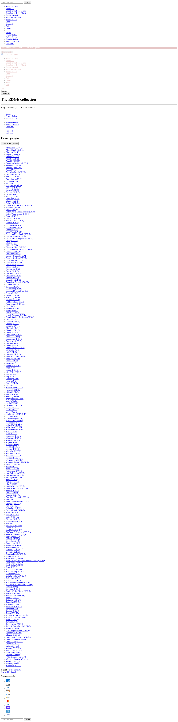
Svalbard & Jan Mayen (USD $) (18, 591)
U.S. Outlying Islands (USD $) (18, 631)
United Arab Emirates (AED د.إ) (18, 637)
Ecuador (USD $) (12, 284)
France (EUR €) (12, 311)
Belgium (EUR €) (12, 192)
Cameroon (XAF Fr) (14, 228)
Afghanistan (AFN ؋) (14, 148)
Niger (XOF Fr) (12, 480)
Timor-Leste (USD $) (14, 607)
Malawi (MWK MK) (14, 425)
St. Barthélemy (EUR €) (15, 571)
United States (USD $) (10, 143)
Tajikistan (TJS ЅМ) (13, 600)
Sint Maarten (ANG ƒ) (14, 547)
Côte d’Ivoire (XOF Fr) (15, 265)
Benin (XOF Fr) (12, 196)
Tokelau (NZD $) (12, 611)
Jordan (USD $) (12, 385)
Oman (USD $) (12, 493)
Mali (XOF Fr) (11, 432)
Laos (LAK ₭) (11, 401)
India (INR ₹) (11, 363)
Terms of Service (12, 41)
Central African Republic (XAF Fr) (19, 238)
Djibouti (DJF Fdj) (13, 278)
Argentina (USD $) (13, 165)
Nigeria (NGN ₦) (12, 482)
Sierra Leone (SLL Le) (14, 543)
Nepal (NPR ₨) (12, 469)
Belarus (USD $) (12, 190)
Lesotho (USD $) (12, 408)
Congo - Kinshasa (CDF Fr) (16, 258)
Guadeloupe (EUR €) (14, 339)
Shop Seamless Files (13, 17)
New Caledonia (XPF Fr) (15, 473)
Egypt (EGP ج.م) (12, 287)
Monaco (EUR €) (12, 449)
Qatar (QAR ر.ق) (12, 517)
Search (8, 33)
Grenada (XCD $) (13, 337)
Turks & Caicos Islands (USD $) (18, 626)
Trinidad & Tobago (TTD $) (16, 615)
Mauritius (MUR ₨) (14, 440)
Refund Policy (11, 37)
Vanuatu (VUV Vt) (13, 648)
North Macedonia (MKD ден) (17, 488)
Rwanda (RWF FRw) (14, 526)
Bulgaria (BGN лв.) (13, 218)
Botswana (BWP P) (13, 207)
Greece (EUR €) (12, 332)
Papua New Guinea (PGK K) (17, 501)
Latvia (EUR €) (12, 403)
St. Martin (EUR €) (13, 580)
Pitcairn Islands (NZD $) (15, 510)
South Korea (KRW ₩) (15, 563)
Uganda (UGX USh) (14, 633)
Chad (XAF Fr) (12, 241)
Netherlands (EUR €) (14, 471)
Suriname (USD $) (13, 589)
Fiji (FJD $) (10, 306)
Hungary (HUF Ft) (13, 359)
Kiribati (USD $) (12, 392)
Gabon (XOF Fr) (12, 319)
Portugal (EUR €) (12, 515)
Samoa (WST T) (12, 528)
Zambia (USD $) (12, 663)
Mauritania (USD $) (13, 438)
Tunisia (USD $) (12, 620)
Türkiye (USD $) (12, 622)
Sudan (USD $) (12, 587)
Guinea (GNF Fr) (12, 345)
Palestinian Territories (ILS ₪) (17, 497)
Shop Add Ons (11, 20)
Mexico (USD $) (12, 445)
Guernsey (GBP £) (13, 343)
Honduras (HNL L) (13, 354)
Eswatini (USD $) (13, 297)
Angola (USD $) (12, 159)
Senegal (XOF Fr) (13, 537)
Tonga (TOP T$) (12, 613)
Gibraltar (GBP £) (12, 330)
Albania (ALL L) (12, 152)
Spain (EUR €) (11, 567)
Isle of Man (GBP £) (13, 372)
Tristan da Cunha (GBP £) (16, 617)
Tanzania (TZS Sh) (13, 602)
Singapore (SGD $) (13, 545)
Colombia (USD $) (13, 252)
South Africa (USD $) (14, 558)
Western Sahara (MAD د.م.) (16, 659)
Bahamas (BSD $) (13, 181)
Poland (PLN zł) (12, 512)
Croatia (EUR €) (12, 267)
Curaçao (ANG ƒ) (13, 269)
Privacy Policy (11, 35)
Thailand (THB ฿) (13, 604)
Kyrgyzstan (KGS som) (15, 399)
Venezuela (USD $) (13, 652)
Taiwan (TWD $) (12, 598)
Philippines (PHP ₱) (13, 508)
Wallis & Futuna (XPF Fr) (16, 657)
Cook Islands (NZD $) (14, 260)
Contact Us (10, 44)
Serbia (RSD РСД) (13, 539)
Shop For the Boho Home (16, 11)
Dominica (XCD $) (13, 280)
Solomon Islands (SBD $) (16, 554)
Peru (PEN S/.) (11, 506)
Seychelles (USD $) (13, 541)
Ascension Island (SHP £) (16, 172)
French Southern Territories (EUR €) (20, 317)
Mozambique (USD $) (14, 460)
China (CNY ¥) (12, 245)
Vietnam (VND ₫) (13, 655)
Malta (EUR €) (11, 434)
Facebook (9, 131)
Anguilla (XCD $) (13, 161)
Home (8, 28)
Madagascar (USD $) (14, 423)
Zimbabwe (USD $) (13, 666)
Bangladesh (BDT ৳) (14, 186)
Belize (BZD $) (12, 194)
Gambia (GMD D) (13, 321)
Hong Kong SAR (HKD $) (16, 356)
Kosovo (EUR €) (12, 394)
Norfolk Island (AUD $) (15, 486)
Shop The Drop (12, 6)
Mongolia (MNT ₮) (13, 451)
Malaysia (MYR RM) (14, 427)
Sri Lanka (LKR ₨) (14, 569)
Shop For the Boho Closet (16, 13)
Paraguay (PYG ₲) (13, 504)
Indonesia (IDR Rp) (13, 366)
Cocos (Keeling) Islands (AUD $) (19, 249)
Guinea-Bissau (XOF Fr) (15, 348)
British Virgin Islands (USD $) (17, 214)
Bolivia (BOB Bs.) (13, 203)
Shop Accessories (12, 15)
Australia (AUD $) (13, 174)
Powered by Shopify (9, 672)
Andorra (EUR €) (12, 157)
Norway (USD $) (12, 491)
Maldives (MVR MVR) (15, 429)
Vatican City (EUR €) (14, 650)
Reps (8, 22)
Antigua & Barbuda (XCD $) (17, 163)
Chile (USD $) (11, 243)
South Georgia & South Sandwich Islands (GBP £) (25, 561)
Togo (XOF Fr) (12, 609)
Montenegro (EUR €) (14, 453)
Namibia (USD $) (12, 464)
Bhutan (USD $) (12, 201)
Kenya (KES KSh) (13, 390)
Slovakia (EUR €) (13, 550)
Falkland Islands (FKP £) (15, 302)
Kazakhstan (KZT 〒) (14, 388)
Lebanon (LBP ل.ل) (14, 405)
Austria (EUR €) (12, 176)
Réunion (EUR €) (12, 519)
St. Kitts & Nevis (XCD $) (16, 576)
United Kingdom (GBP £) (16, 639)
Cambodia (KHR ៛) (13, 225)
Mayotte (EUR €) (12, 442)
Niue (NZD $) (11, 484)
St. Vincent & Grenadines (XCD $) (19, 585)
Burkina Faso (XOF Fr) (15, 220)
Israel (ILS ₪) (11, 374)
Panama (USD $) (12, 499)
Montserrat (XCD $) (13, 456)
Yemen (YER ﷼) (12, 661)
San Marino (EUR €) (14, 530)
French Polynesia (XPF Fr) (16, 315)
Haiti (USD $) (11, 352)
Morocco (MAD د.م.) (14, 458)
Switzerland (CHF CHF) (15, 595)
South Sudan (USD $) (14, 565)
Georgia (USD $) (12, 324)
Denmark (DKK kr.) (13, 276)
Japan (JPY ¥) (11, 381)
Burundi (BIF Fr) (12, 223)
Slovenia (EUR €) (13, 552)
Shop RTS (10, 9)
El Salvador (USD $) (14, 289)
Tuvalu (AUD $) (12, 628)
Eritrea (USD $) (12, 293)
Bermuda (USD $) (13, 199)
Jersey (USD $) (12, 383)
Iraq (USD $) (11, 368)
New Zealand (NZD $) (14, 475)
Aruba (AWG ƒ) (12, 170)
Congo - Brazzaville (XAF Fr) (17, 256)
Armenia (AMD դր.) (14, 168)
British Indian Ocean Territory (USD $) (21, 212)
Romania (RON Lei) (14, 521)
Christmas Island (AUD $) (16, 247)
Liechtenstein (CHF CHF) (16, 414)
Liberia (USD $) (12, 410)
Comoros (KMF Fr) (13, 254)
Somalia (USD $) (12, 556)
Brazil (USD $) (12, 210)
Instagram (9, 133)
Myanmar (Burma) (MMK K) (17, 462)
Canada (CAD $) (12, 230)
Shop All (9, 24)
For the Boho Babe (15, 670)
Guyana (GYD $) (12, 350)
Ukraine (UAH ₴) (13, 635)
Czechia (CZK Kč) (13, 273)
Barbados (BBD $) (13, 188)
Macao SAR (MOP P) (14, 421)
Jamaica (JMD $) (12, 379)
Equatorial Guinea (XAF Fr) (17, 291)
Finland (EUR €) (12, 308)
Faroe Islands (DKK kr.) (15, 304)
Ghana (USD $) (12, 328)
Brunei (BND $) (12, 216)
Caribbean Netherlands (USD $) (18, 234)
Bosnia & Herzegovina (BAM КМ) (19, 205)
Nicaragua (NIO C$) (14, 477)
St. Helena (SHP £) (13, 574)
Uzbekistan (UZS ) (13, 646)
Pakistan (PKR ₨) (13, 495)
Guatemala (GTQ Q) (14, 341)
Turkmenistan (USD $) (14, 624)
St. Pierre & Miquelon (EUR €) (18, 582)
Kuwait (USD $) (12, 396)
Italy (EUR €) (11, 376)
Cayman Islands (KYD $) (16, 236)
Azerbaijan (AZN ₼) (14, 179)
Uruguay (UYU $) (13, 644)
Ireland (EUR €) (12, 370)
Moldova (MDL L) (13, 447)
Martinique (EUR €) (13, 436)
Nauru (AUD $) (12, 467)
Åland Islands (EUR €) (14, 150)
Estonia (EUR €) (12, 295)
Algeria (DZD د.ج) (13, 154)
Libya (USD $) (11, 412)
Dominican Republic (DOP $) (17, 282)
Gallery (9, 26)
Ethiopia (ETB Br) (13, 300)
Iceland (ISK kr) (12, 361)
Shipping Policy (12, 39)
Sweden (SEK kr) (12, 593)
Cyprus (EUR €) (12, 271)
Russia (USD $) (12, 523)
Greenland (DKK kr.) (14, 335)
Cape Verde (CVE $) (14, 232)
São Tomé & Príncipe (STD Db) (18, 532)
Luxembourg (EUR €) (14, 418)
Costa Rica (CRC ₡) (14, 262)
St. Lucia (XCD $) (13, 578)
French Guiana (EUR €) (15, 313)
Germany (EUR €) (13, 326)
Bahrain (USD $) (12, 183)
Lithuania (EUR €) (13, 416)
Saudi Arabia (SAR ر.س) (16, 534)
